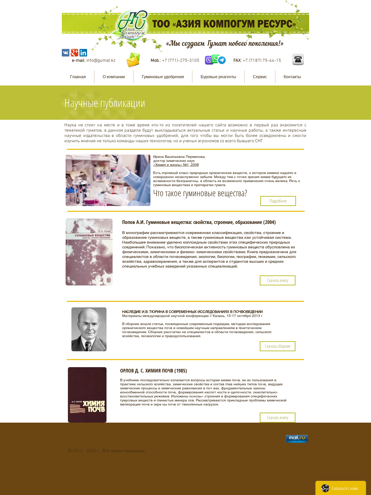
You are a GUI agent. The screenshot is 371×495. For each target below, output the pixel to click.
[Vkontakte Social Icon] (65, 52)
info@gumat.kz (100, 60)
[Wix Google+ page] (74, 52)
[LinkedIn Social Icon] (83, 52)
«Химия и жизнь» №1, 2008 (176, 165)
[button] (113, 76)
